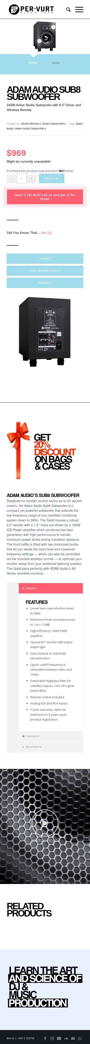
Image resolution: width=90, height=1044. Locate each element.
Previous (17, 455)
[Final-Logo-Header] (37, 9)
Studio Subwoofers (54, 123)
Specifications (34, 746)
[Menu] (77, 9)
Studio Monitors (31, 123)
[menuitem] (66, 9)
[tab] (33, 65)
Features (31, 588)
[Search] (66, 9)
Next (73, 455)
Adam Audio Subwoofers (30, 128)
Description (32, 736)
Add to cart (51, 178)
